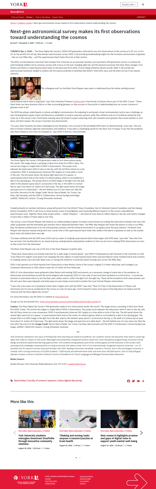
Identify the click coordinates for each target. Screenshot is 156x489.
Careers (83, 483)
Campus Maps (50, 483)
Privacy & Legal (85, 479)
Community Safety (86, 476)
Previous (14, 432)
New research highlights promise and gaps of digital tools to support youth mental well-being (119, 438)
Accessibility (84, 481)
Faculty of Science (37, 380)
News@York (17, 11)
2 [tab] (80, 458)
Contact (141, 17)
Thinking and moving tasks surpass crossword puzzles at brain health (76, 438)
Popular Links (128, 4)
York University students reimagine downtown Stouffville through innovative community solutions (36, 440)
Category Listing (25, 23)
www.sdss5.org (61, 297)
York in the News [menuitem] (43, 17)
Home (13, 23)
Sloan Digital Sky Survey (70, 380)
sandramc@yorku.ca (77, 364)
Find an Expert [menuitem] (17, 17)
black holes (20, 380)
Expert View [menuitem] (57, 17)
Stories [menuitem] (29, 17)
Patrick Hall (78, 101)
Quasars (52, 380)
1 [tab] (76, 458)
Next (141, 432)
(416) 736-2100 (51, 481)
